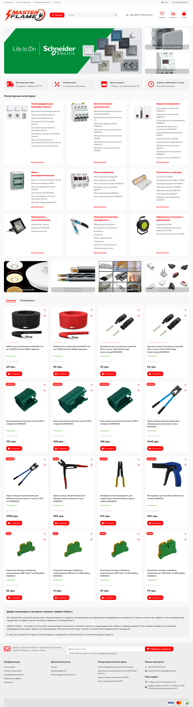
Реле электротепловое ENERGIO (109, 183)
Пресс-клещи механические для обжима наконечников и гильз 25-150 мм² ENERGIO (24, 498)
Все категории (37, 162)
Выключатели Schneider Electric (45, 111)
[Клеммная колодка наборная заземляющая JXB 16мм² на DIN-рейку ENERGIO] (167, 549)
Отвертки (98, 234)
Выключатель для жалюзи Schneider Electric (43, 129)
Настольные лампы (40, 224)
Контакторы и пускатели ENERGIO (167, 109)
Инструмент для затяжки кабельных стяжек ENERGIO (165, 497)
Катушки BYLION (164, 224)
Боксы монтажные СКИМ (42, 183)
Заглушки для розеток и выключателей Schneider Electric (46, 141)
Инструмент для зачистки (105, 228)
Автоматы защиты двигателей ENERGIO (107, 131)
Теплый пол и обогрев (168, 172)
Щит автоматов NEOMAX (42, 193)
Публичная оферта (12, 678)
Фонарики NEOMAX (40, 228)
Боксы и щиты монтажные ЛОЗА (46, 180)
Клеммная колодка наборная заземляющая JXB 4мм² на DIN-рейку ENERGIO (71, 573)
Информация (12, 661)
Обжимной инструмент (104, 224)
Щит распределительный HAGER (43, 188)
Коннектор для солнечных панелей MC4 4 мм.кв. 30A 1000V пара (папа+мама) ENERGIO (165, 349)
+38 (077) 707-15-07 (141, 15)
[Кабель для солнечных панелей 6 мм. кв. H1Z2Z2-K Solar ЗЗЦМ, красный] (73, 325)
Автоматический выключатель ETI (107, 118)
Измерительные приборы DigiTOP (106, 188)
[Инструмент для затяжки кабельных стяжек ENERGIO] (167, 474)
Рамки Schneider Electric (42, 118)
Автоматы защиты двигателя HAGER (107, 149)
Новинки (11, 300)
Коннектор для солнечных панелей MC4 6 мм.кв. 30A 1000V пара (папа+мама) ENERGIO (118, 349)
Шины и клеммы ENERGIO (168, 157)
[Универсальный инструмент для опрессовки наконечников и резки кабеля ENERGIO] (120, 474)
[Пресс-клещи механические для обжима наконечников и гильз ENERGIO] (167, 399)
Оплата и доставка (23, 2)
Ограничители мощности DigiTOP (168, 146)
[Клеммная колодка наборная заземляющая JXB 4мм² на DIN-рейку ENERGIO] (73, 549)
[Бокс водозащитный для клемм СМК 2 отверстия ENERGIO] (26, 399)
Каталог (59, 15)
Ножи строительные (103, 238)
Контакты (57, 2)
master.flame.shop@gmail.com (162, 671)
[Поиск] (116, 15)
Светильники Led (39, 231)
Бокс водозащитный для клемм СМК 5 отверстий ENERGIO (72, 422)
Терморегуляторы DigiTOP (168, 190)
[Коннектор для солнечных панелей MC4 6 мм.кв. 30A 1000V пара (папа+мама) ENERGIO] (120, 325)
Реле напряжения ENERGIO (106, 193)
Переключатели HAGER (167, 138)
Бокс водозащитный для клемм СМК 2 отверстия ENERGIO (25, 422)
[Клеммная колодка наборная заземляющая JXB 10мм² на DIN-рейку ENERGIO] (120, 549)
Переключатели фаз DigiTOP (169, 142)
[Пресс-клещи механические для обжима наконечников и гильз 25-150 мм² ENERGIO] (26, 474)
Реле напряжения (104, 172)
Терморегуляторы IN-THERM (169, 183)
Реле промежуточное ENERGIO (108, 196)
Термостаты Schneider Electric (45, 146)
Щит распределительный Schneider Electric (43, 197)
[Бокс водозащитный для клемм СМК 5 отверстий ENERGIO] (73, 399)
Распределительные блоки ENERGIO (168, 152)
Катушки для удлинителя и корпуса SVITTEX (168, 229)
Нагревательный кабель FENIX (170, 180)
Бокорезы (98, 231)
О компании (8, 2)
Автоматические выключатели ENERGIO (108, 143)
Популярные (27, 300)
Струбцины (99, 241)
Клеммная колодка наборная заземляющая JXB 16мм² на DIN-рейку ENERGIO (166, 573)
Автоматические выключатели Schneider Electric (108, 112)
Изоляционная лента (103, 248)
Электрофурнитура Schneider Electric (115, 667)
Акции (54, 667)
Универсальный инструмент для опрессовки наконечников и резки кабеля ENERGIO (117, 498)
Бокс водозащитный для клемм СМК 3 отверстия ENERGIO (119, 422)
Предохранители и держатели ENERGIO (170, 121)
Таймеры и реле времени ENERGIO (168, 198)
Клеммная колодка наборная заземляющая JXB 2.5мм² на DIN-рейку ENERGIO (25, 573)
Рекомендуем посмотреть (63, 674)
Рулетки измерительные (105, 245)
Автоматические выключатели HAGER (108, 137)
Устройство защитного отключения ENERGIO (166, 127)
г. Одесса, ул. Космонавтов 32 (162, 682)
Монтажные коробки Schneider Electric (45, 135)
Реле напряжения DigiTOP (105, 177)
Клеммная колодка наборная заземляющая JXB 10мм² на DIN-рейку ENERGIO (119, 573)
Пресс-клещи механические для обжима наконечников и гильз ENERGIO (163, 424)
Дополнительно (61, 661)
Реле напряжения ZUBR (104, 180)
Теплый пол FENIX (164, 177)
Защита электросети (168, 103)
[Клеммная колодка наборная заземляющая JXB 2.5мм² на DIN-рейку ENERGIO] (26, 549)
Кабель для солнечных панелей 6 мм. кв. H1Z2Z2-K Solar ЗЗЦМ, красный (72, 347)
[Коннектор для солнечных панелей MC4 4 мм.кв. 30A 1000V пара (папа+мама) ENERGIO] (167, 325)
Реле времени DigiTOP (166, 194)
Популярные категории (112, 661)
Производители (58, 671)
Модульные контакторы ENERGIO (167, 115)
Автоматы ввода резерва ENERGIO (105, 124)
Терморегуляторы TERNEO (168, 187)
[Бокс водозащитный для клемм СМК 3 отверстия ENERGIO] (120, 399)
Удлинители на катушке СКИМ (170, 234)
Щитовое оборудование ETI (44, 202)
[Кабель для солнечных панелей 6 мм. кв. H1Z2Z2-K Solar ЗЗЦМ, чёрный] (26, 325)
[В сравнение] (45, 315)
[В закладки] (45, 310)
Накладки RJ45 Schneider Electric (43, 122)
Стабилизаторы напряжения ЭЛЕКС (169, 134)
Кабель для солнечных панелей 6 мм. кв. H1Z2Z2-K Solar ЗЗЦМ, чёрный (25, 347)
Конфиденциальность (42, 2)
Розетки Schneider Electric (43, 115)
